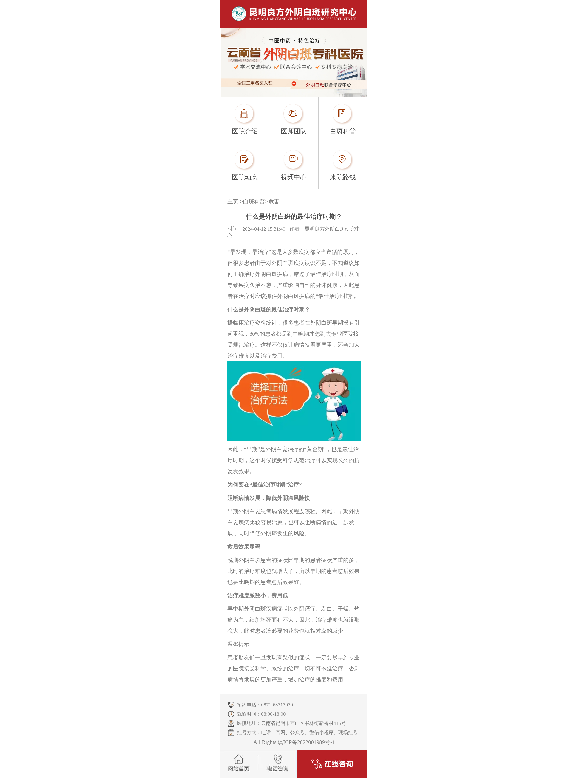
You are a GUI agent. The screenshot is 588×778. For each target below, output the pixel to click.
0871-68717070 (277, 704)
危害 (273, 202)
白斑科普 (254, 202)
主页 (232, 202)
